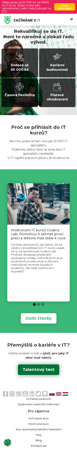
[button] (71, 19)
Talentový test (39, 369)
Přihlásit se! (39, 446)
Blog (39, 440)
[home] (21, 20)
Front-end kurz (38, 424)
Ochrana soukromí (38, 399)
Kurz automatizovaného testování (38, 429)
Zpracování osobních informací (38, 404)
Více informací (64, 7)
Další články (38, 318)
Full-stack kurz (39, 418)
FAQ (38, 435)
